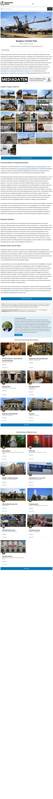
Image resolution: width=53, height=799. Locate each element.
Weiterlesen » (4, 364)
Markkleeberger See (30, 166)
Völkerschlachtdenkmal (32, 73)
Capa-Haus (31, 413)
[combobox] (24, 9)
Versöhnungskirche (33, 504)
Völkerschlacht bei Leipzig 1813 (10, 504)
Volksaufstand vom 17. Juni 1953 (37, 478)
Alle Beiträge (18, 334)
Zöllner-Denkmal (6, 450)
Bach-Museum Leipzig (34, 386)
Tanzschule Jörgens (7, 556)
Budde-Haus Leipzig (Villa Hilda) (10, 413)
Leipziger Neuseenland (23, 168)
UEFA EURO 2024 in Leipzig (8, 530)
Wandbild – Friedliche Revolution (10, 478)
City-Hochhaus (20, 73)
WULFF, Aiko (32, 450)
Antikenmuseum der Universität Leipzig (38, 358)
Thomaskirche (12, 73)
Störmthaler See (42, 166)
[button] (33, 4)
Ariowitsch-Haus (6, 386)
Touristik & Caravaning (34, 530)
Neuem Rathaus (5, 73)
